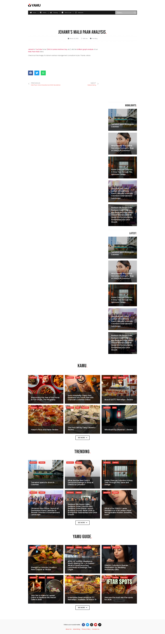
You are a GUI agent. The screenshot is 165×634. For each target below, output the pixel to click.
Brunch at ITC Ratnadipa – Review (118, 400)
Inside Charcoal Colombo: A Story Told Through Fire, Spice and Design (118, 482)
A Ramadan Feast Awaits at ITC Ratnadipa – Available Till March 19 (82, 598)
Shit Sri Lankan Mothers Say (57, 49)
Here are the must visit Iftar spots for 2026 (118, 598)
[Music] (99, 624)
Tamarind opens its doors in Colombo (43, 483)
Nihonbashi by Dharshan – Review (118, 430)
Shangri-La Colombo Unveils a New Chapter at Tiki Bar (43, 568)
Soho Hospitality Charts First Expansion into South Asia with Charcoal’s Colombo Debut (81, 397)
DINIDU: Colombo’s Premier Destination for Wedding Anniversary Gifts (116, 567)
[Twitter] (87, 624)
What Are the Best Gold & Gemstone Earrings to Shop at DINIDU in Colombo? (80, 482)
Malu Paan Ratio (34, 52)
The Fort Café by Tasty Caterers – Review (82, 429)
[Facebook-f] (83, 624)
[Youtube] (95, 624)
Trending (94, 38)
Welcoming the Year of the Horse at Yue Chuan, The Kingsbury (45, 398)
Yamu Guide (122, 377)
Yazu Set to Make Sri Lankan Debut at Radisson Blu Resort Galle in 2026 (43, 597)
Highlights (33, 377)
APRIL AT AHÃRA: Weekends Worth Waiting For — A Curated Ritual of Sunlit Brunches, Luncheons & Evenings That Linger (81, 565)
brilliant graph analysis (85, 49)
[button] (82, 438)
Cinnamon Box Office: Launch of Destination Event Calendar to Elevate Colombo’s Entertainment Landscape (45, 511)
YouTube (39, 49)
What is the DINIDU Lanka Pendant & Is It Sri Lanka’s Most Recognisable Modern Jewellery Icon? (118, 511)
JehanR (31, 49)
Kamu (40, 377)
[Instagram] (91, 624)
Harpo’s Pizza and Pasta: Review (44, 430)
